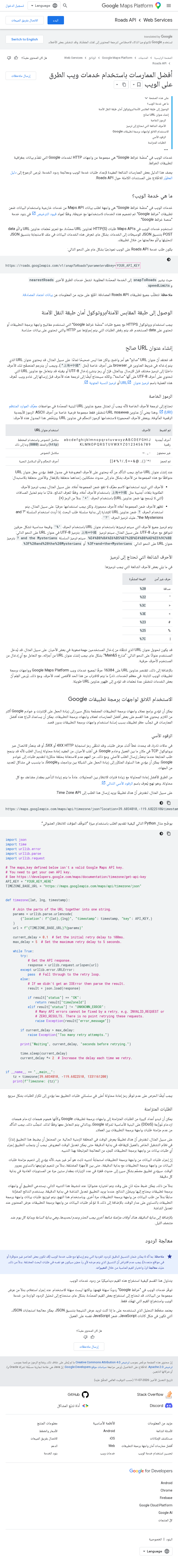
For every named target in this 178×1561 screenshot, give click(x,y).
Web (111, 1446)
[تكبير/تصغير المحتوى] (146, 98)
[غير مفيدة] (9, 57)
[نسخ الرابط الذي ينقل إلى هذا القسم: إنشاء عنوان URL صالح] (120, 348)
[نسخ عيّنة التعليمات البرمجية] (168, 803)
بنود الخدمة (50, 1453)
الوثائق (92, 57)
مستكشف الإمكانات (161, 1438)
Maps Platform (136, 6)
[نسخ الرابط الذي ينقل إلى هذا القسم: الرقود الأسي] (147, 736)
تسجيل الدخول (15, 5)
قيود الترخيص (47, 214)
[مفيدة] (16, 57)
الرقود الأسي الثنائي (120, 783)
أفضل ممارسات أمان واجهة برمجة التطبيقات (146, 1446)
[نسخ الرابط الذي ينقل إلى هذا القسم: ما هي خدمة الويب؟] (127, 196)
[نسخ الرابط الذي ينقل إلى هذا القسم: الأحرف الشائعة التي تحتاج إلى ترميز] (105, 557)
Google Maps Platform (117, 57)
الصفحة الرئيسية (163, 57)
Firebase (166, 1498)
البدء (55, 20)
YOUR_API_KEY (128, 265)
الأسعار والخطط (48, 1431)
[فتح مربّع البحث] (65, 5)
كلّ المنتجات (165, 1520)
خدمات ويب (107, 1453)
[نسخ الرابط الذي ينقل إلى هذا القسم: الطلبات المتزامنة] (139, 1109)
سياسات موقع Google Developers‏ (86, 1367)
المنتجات (143, 57)
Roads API (125, 20)
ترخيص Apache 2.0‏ (160, 1367)
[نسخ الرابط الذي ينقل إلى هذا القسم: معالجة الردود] (140, 1241)
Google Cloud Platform (155, 1505)
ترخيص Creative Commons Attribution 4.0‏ (102, 1362)
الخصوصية (155, 1539)
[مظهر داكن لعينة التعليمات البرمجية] (168, 259)
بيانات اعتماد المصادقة (38, 294)
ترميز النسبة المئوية (102, 383)
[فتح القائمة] (168, 5)
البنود (169, 1539)
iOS (112, 1438)
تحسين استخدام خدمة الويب (155, 1453)
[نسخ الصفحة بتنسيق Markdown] (124, 85)
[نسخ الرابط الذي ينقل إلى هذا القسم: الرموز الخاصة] (144, 396)
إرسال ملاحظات (20, 76)
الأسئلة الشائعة (164, 1431)
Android (109, 1431)
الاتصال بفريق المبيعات (24, 20)
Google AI (165, 1513)
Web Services (157, 20)
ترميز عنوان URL (135, 383)
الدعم (54, 1446)
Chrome (166, 1490)
